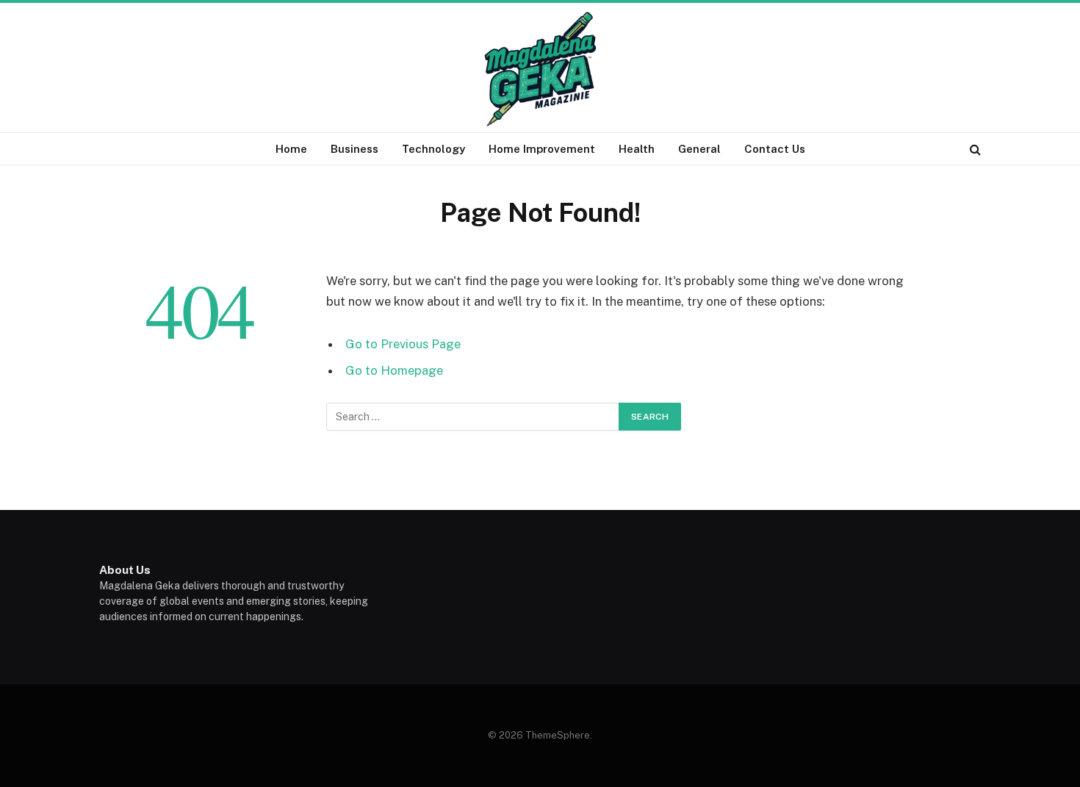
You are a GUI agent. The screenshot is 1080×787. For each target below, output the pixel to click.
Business (354, 149)
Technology (433, 149)
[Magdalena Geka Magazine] (540, 69)
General (699, 149)
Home (291, 149)
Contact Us (774, 149)
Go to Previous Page (403, 344)
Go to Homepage (394, 370)
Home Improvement (542, 149)
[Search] (974, 149)
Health (637, 149)
